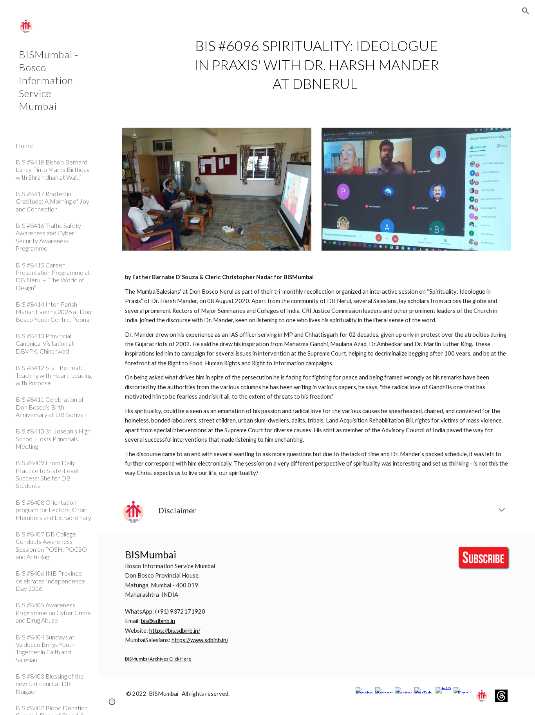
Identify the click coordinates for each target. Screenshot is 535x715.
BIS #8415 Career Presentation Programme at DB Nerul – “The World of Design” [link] (53, 276)
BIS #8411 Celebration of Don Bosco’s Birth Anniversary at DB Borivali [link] (51, 406)
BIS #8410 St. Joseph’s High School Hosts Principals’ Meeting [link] (53, 438)
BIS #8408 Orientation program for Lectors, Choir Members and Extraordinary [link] (53, 509)
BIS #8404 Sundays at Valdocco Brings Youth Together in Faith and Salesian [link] (45, 648)
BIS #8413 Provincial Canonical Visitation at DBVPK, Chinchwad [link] (45, 343)
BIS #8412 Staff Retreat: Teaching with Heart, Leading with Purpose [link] (54, 375)
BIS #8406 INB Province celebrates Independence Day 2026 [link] (50, 580)
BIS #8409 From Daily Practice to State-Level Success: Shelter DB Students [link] (47, 474)
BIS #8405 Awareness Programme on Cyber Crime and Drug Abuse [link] (53, 612)
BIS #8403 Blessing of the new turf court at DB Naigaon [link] (50, 683)
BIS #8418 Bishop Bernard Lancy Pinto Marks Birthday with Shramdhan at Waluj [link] (53, 169)
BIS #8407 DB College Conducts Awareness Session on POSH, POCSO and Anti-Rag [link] (51, 545)
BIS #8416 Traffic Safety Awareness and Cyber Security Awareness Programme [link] (48, 237)
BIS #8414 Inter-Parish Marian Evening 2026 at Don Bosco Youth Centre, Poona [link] (53, 311)
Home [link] (24, 145)
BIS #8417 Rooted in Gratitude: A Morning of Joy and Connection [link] (52, 201)
